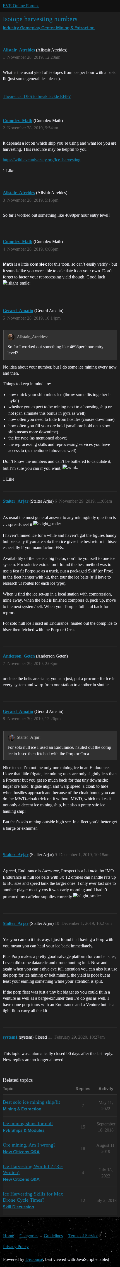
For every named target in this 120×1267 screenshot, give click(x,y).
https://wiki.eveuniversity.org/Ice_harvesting (41, 159)
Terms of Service (83, 1235)
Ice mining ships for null (28, 1123)
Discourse (34, 1259)
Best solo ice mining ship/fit (31, 1102)
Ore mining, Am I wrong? (29, 1145)
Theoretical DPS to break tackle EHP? (37, 96)
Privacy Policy (16, 1246)
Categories (29, 1235)
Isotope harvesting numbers (40, 19)
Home (8, 1235)
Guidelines (53, 1235)
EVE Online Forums (21, 5)
